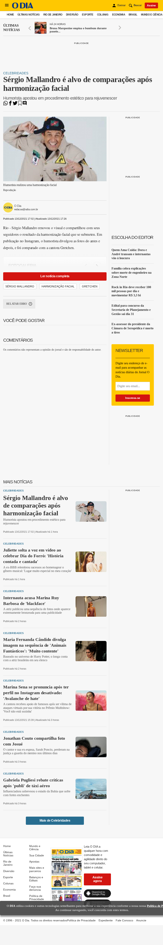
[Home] (22, 7)
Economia (118, 14)
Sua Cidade (36, 855)
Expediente (106, 920)
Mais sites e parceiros (36, 869)
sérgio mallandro (19, 286)
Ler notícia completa (54, 276)
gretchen (89, 286)
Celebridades (15, 73)
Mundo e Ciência (151, 14)
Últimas (11, 27)
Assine (151, 5)
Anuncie (141, 920)
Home (10, 14)
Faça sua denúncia (35, 888)
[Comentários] (24, 104)
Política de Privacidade (36, 897)
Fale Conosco (124, 920)
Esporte (87, 14)
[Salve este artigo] (19, 104)
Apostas (34, 861)
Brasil (133, 14)
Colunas (103, 14)
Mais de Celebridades (55, 820)
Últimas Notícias (28, 14)
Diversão (72, 14)
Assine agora (97, 879)
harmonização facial (58, 286)
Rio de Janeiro (52, 14)
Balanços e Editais (36, 879)
